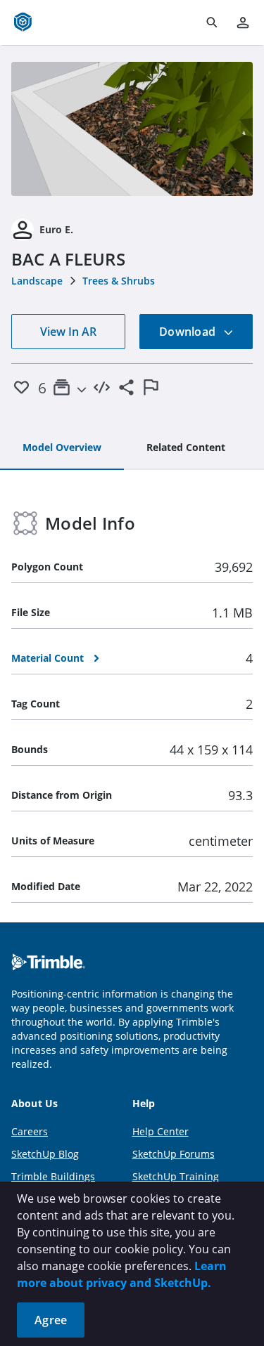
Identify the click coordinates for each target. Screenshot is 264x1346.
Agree (50, 1320)
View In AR (68, 331)
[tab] (62, 448)
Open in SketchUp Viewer (132, 128)
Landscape (37, 280)
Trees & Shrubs (118, 280)
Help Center (160, 1131)
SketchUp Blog (45, 1154)
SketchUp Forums (173, 1154)
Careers (29, 1131)
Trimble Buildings (53, 1176)
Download (188, 331)
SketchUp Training (175, 1176)
